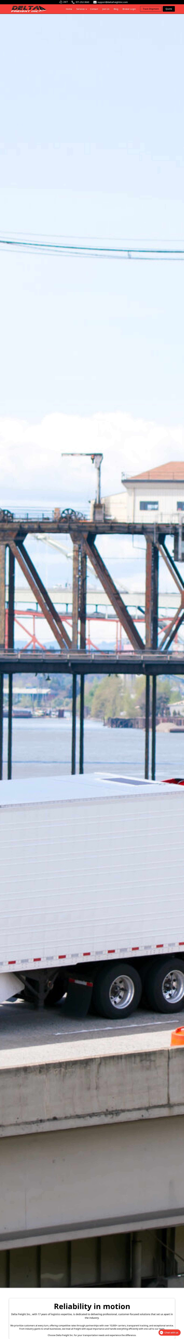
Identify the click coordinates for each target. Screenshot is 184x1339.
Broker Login (129, 9)
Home (69, 9)
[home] (28, 9)
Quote (169, 8)
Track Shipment (151, 8)
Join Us (105, 9)
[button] (81, 9)
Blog (116, 9)
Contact (94, 9)
